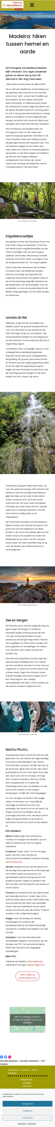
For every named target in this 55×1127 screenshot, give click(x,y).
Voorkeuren (27, 1117)
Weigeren (27, 1110)
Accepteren (27, 1103)
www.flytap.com (14, 861)
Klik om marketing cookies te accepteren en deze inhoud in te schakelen (27, 1020)
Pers (43, 1061)
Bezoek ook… (26, 1079)
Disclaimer (22, 1124)
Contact (25, 1069)
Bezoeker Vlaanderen (29, 1061)
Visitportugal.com (36, 964)
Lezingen (27, 1082)
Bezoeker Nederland (9, 1061)
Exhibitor (12, 1073)
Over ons (26, 1086)
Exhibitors (4, 1064)
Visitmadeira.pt (35, 961)
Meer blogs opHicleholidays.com (28, 976)
